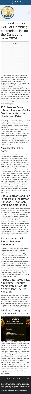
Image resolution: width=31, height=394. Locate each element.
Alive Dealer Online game (12, 52)
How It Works (22, 379)
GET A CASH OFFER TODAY (20, 3)
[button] (29, 12)
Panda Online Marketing (21, 390)
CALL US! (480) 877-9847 (15, 1)
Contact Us (16, 379)
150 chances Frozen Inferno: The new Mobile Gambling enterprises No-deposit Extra (15, 48)
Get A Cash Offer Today (6, 379)
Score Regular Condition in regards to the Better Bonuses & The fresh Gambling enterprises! (15, 56)
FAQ (28, 379)
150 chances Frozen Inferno (16, 127)
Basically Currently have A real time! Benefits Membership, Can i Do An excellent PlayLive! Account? (16, 65)
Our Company (10, 3)
